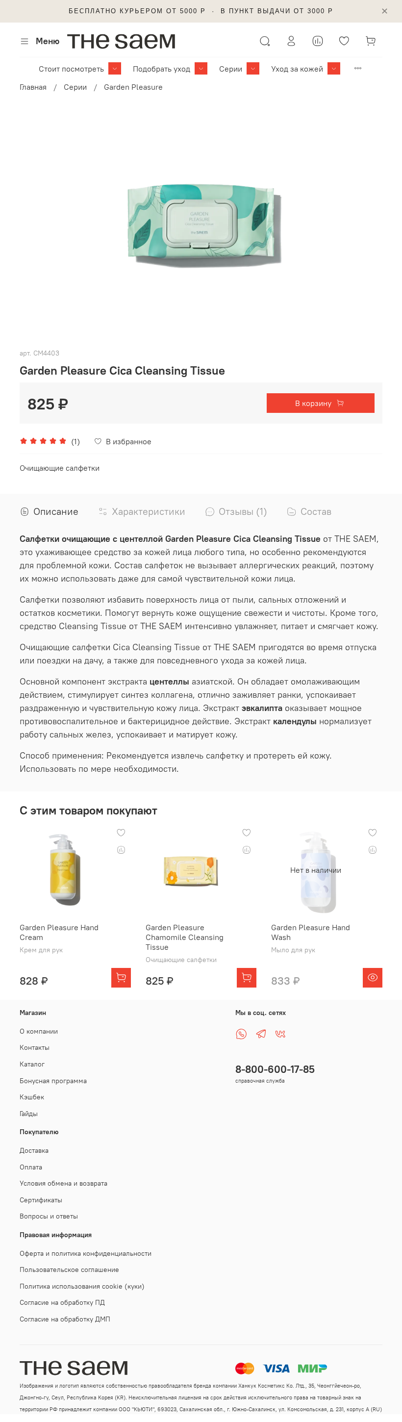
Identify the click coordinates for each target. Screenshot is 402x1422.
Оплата (31, 1167)
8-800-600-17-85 (275, 1069)
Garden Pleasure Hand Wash (310, 932)
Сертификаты (41, 1199)
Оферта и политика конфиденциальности (85, 1253)
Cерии (230, 69)
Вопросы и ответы (49, 1216)
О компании (39, 1031)
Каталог (32, 1064)
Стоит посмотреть (71, 69)
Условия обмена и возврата (63, 1183)
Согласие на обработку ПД (62, 1302)
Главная (33, 87)
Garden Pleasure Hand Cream (59, 932)
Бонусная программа (53, 1080)
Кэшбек (32, 1096)
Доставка (34, 1150)
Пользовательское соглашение (69, 1269)
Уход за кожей (297, 69)
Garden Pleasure (133, 87)
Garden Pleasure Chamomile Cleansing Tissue (185, 937)
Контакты (35, 1047)
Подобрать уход (161, 69)
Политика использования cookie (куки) (82, 1286)
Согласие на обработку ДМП (65, 1319)
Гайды (29, 1113)
